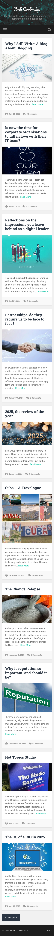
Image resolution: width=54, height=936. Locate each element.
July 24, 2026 (14, 114)
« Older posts (11, 917)
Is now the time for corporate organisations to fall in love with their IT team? (26, 134)
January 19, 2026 (16, 398)
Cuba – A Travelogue (23, 487)
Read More (37, 104)
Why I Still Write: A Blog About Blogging (26, 45)
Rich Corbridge (27, 9)
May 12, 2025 (14, 906)
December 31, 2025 (17, 575)
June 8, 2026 (14, 206)
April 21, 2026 (14, 301)
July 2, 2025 (14, 823)
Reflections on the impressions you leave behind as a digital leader (27, 224)
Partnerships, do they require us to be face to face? (24, 319)
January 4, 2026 (15, 474)
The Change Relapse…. (24, 589)
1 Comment (30, 823)
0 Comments (32, 114)
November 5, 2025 (16, 655)
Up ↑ (49, 930)
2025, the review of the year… (24, 413)
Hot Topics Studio (20, 757)
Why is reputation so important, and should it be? (26, 673)
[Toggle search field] (49, 29)
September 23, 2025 (17, 744)
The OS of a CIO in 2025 (25, 837)
